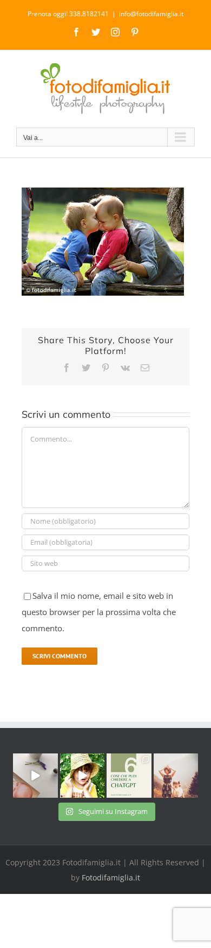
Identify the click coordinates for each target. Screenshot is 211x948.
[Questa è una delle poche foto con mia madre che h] (176, 775)
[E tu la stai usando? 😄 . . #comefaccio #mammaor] (129, 775)
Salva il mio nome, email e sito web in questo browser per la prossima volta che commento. (99, 611)
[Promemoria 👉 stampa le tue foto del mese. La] (35, 775)
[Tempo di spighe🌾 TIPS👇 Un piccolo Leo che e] (82, 775)
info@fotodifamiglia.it (151, 13)
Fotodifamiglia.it (111, 877)
